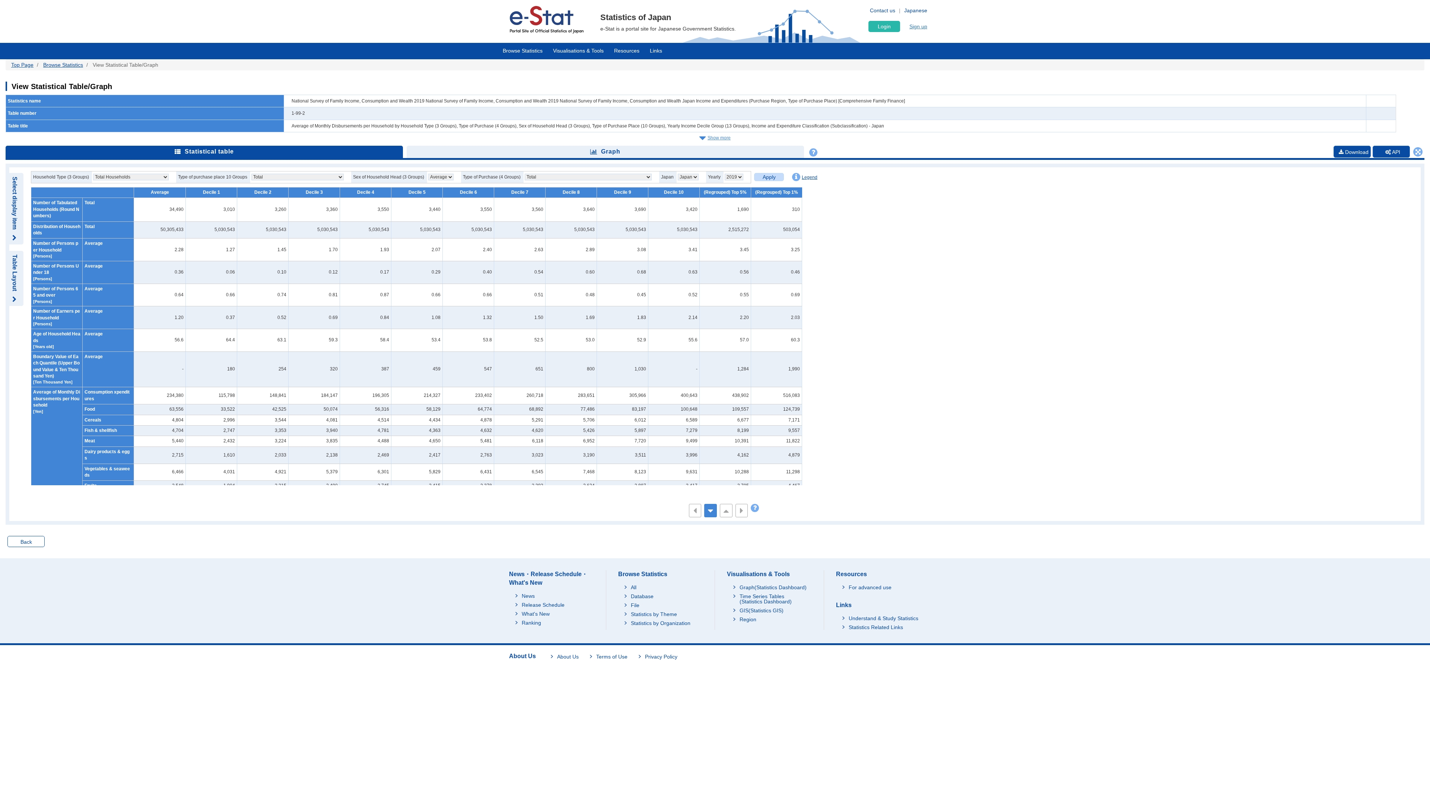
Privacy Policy (661, 656)
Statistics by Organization (660, 623)
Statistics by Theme (654, 614)
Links (656, 51)
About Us (568, 656)
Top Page (22, 65)
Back (26, 542)
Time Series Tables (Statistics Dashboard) (766, 599)
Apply (769, 177)
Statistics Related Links (876, 627)
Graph (610, 151)
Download (1356, 152)
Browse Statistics (523, 51)
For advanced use (870, 587)
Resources (626, 51)
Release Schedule (543, 604)
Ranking (531, 622)
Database (642, 596)
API (1395, 152)
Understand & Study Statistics (883, 618)
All (633, 587)
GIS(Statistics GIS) (762, 610)
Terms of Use (611, 656)
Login (884, 26)
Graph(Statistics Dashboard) (773, 587)
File (635, 605)
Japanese (915, 10)
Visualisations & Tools (578, 51)
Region (748, 619)
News (528, 596)
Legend (809, 177)
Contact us (882, 10)
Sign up (918, 26)
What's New (536, 613)
